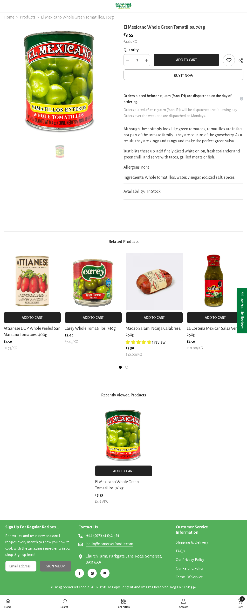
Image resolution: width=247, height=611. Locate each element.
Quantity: (132, 50)
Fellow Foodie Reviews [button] (242, 310)
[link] (64, 603)
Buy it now (183, 76)
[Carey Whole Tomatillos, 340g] (93, 281)
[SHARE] (239, 60)
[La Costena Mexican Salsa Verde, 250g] (215, 281)
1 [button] (120, 367)
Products (27, 17)
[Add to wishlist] (229, 60)
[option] (60, 80)
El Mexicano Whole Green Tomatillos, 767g (117, 485)
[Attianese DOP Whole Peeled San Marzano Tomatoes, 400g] (32, 281)
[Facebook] (79, 573)
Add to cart (186, 60)
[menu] (6, 6)
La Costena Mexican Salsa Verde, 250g (214, 331)
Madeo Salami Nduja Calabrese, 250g (153, 331)
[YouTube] (105, 573)
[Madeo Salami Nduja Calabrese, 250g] (154, 281)
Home (9, 17)
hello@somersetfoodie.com (109, 544)
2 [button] (126, 367)
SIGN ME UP (55, 566)
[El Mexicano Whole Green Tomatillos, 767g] (123, 434)
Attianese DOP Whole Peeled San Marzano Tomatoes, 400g (32, 331)
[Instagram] (92, 573)
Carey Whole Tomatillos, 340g (90, 328)
